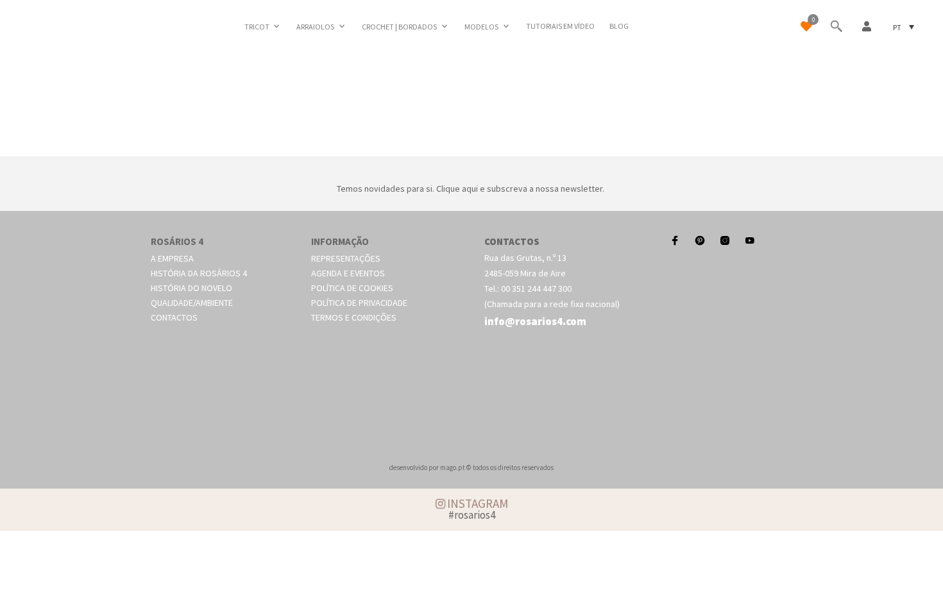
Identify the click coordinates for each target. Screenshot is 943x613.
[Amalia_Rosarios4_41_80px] (471, 141)
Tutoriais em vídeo (560, 26)
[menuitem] (904, 27)
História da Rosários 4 (199, 273)
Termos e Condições (353, 317)
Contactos (174, 317)
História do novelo (191, 288)
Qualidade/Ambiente (192, 302)
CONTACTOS (511, 241)
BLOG (619, 26)
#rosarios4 (471, 515)
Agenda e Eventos (348, 273)
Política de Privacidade (359, 302)
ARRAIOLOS (315, 26)
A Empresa (172, 258)
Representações (345, 258)
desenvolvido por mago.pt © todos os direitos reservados (471, 467)
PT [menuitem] (897, 26)
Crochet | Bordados (399, 26)
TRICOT (256, 26)
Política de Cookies (352, 288)
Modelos (481, 26)
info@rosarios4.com (535, 321)
